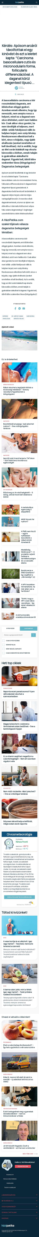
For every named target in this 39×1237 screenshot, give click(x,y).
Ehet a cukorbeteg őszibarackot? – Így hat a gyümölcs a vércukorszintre (19, 1046)
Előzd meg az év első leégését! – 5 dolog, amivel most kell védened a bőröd (18, 494)
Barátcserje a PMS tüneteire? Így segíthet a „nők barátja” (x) (28, 573)
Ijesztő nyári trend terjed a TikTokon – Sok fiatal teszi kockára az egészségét (19, 460)
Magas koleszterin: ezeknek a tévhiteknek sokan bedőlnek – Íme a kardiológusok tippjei (19, 726)
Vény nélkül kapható (14, 649)
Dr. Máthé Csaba (17, 316)
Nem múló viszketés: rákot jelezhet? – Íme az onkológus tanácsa (19, 792)
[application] (19, 340)
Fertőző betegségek (10, 1108)
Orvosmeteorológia (10, 7)
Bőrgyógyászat (8, 384)
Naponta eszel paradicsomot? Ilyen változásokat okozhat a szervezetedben (19, 694)
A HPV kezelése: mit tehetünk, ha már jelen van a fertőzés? (28, 587)
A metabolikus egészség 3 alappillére (27, 509)
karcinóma (30, 316)
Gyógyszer (10, 628)
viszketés (7, 788)
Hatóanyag (28, 628)
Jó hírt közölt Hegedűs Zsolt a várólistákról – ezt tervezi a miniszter (19, 1147)
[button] (19, 1195)
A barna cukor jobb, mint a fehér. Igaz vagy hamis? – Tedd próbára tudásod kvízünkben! (17, 992)
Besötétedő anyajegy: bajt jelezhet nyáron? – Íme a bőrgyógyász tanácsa (18, 426)
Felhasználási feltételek (10, 1179)
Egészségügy (7, 1074)
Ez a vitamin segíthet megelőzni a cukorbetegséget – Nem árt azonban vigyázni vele (19, 758)
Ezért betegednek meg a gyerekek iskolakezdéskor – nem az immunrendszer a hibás (18, 1113)
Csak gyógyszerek (13, 640)
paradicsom (7, 688)
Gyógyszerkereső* (9, 1207)
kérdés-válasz (19, 318)
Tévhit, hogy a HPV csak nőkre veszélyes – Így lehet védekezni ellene (28, 603)
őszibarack (7, 1042)
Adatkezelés (10, 1183)
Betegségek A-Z (7, 1201)
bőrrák (5, 316)
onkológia (6, 318)
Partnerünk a (21, 905)
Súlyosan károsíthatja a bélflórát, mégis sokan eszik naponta (17, 822)
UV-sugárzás (7, 489)
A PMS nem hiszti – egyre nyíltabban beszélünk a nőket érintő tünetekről (28, 536)
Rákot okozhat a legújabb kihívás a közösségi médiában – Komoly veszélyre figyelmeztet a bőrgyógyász (18, 390)
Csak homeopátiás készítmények (18, 653)
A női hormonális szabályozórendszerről (26, 616)
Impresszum (10, 1174)
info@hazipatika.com (7, 1231)
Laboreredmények (8, 1195)
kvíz (4, 938)
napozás (6, 421)
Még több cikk (28, 1153)
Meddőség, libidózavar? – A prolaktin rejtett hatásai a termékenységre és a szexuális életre (28, 556)
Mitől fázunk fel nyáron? (27, 520)
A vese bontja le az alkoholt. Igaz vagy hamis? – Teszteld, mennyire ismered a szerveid (18, 943)
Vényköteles (10, 645)
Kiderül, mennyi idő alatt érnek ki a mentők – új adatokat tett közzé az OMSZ (18, 1079)
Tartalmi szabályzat (10, 1187)
